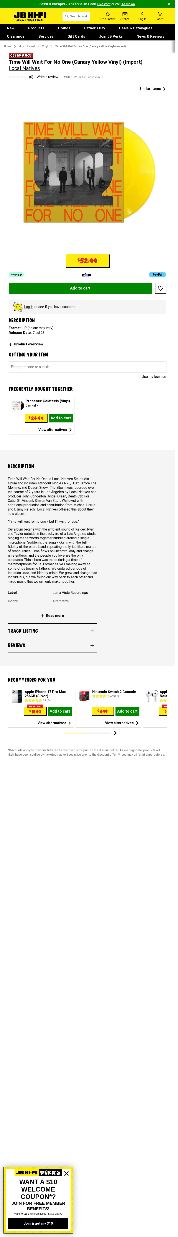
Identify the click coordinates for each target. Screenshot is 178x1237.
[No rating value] (19, 77)
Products (36, 28)
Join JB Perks (111, 36)
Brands (64, 28)
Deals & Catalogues (135, 28)
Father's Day (94, 28)
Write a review (47, 77)
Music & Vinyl (27, 46)
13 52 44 (128, 4)
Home (7, 46)
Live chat (103, 4)
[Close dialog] (66, 1188)
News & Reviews (150, 36)
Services (46, 36)
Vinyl (45, 46)
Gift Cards (76, 36)
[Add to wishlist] (160, 288)
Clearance (16, 36)
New (10, 28)
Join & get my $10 (38, 1223)
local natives (24, 68)
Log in (28, 307)
